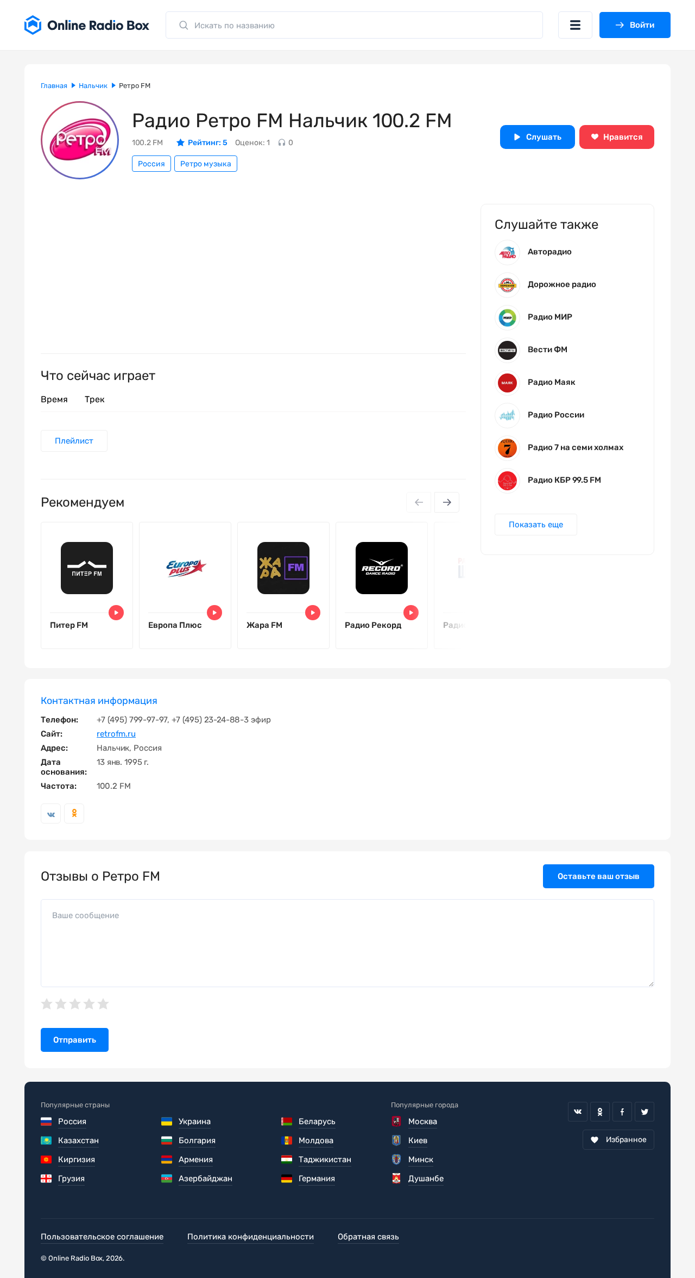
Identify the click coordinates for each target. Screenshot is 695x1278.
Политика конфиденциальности (250, 1237)
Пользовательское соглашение (102, 1237)
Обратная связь (368, 1237)
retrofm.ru (116, 734)
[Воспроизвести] (116, 612)
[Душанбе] (397, 1178)
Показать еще (536, 524)
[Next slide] (446, 502)
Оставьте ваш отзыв (599, 876)
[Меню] (575, 25)
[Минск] (397, 1159)
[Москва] (397, 1121)
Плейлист (74, 441)
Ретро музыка (205, 164)
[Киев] (397, 1140)
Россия (151, 164)
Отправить (74, 1040)
